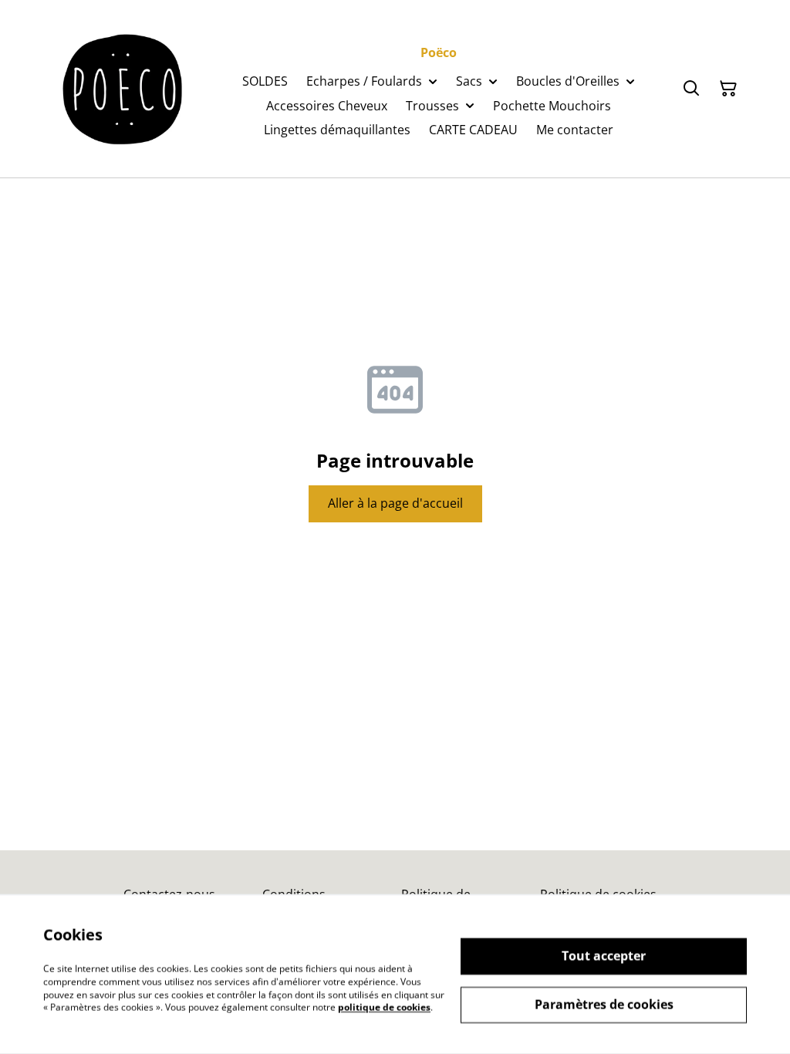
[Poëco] (123, 88)
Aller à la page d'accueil (395, 503)
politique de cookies (384, 1007)
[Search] (691, 89)
